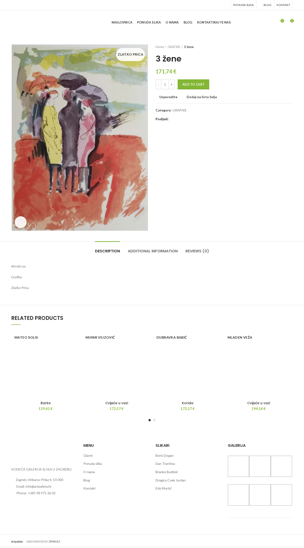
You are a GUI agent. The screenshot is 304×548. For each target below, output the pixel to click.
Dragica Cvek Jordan (171, 480)
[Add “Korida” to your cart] (218, 348)
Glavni (88, 455)
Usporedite (168, 97)
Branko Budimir (167, 472)
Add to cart (193, 84)
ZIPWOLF (54, 541)
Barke (46, 403)
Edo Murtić (164, 488)
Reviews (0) (197, 251)
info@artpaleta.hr (39, 486)
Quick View (76, 359)
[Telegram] (225, 5)
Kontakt (89, 488)
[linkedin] (219, 5)
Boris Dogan (165, 455)
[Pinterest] (213, 5)
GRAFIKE (174, 47)
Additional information (153, 251)
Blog (86, 480)
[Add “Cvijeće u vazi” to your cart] (147, 348)
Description (107, 251)
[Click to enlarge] (21, 222)
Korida (187, 403)
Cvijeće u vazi (116, 403)
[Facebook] (201, 5)
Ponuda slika (92, 463)
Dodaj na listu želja (202, 97)
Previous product (285, 46)
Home (160, 47)
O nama (89, 472)
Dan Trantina (165, 463)
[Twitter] (207, 5)
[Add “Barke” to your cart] (76, 348)
